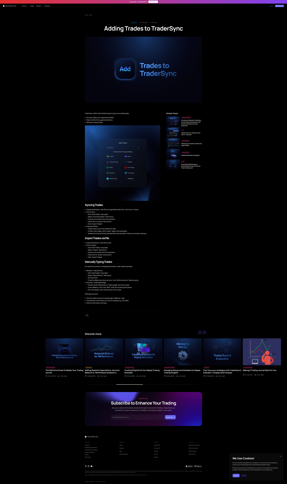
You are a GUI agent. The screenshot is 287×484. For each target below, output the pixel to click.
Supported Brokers (89, 452)
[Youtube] (91, 466)
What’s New (88, 457)
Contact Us (157, 448)
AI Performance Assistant (91, 450)
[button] (200, 332)
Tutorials (156, 451)
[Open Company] (41, 6)
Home (86, 15)
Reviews (122, 448)
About (121, 445)
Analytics (87, 445)
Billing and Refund (193, 448)
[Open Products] (27, 6)
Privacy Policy (192, 454)
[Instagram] (88, 466)
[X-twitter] (86, 466)
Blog (90, 15)
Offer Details (152, 1)
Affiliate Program (124, 454)
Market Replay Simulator (91, 447)
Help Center (157, 445)
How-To (156, 454)
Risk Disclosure (192, 451)
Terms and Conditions (194, 445)
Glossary (156, 457)
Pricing (86, 454)
